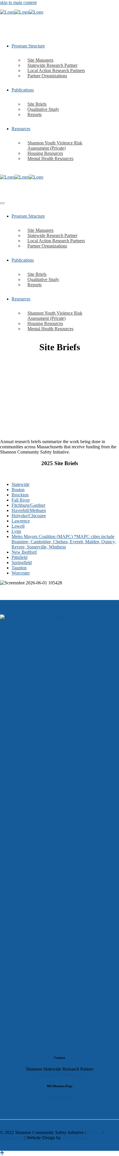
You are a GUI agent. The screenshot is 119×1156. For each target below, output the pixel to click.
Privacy (94, 1132)
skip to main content (18, 2)
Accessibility (11, 1137)
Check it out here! (59, 1097)
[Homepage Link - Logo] (21, 12)
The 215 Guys (75, 1137)
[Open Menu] (2, 203)
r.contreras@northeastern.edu (59, 1074)
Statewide (20, 484)
